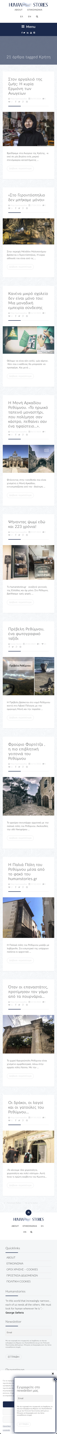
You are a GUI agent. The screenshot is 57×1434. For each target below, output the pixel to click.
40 (45, 644)
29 (12, 435)
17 (12, 887)
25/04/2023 (30, 644)
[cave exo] (28, 231)
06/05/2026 (36, 99)
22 (12, 767)
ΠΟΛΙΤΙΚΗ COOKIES (19, 1281)
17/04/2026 (36, 205)
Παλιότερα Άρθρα (13, 1203)
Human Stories (16, 644)
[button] (52, 1373)
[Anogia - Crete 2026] (28, 129)
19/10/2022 (36, 884)
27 (12, 535)
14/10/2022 (36, 1002)
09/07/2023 (36, 532)
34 (12, 208)
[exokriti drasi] (28, 340)
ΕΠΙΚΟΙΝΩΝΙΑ (34, 10)
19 (12, 102)
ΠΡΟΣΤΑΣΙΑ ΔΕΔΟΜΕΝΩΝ (22, 1275)
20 (12, 1005)
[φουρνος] (28, 562)
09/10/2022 (36, 1118)
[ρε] (28, 917)
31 (12, 1121)
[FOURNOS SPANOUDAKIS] (28, 1147)
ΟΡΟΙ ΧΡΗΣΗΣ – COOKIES (22, 1269)
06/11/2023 (36, 432)
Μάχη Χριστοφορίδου (18, 99)
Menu (30, 27)
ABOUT (19, 10)
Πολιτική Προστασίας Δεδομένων (36, 1411)
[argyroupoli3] (28, 1034)
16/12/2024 (36, 313)
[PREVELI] (28, 676)
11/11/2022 (36, 764)
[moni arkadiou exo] (28, 459)
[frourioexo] (28, 796)
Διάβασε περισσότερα (20, 168)
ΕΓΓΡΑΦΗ (13, 1357)
